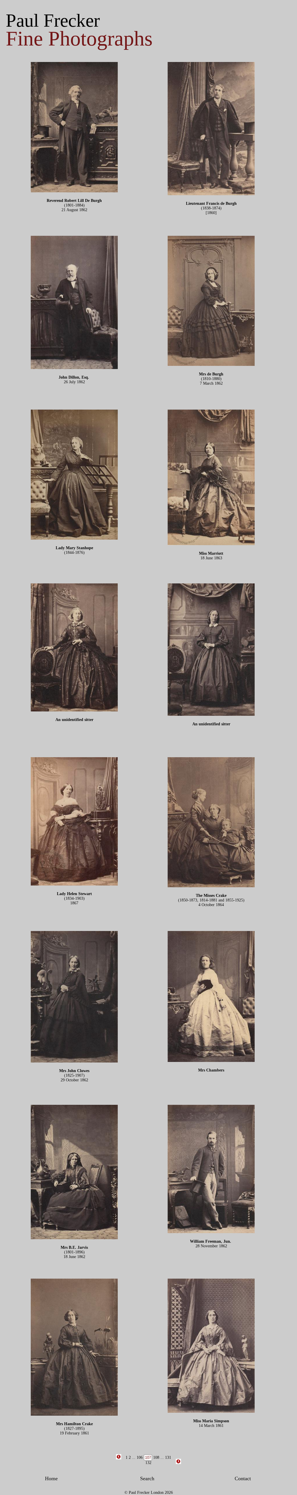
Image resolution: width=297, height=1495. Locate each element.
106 (140, 1457)
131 (168, 1457)
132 (148, 1463)
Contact (243, 1478)
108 (156, 1457)
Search (147, 1478)
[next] (178, 1463)
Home (51, 1478)
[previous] (119, 1458)
